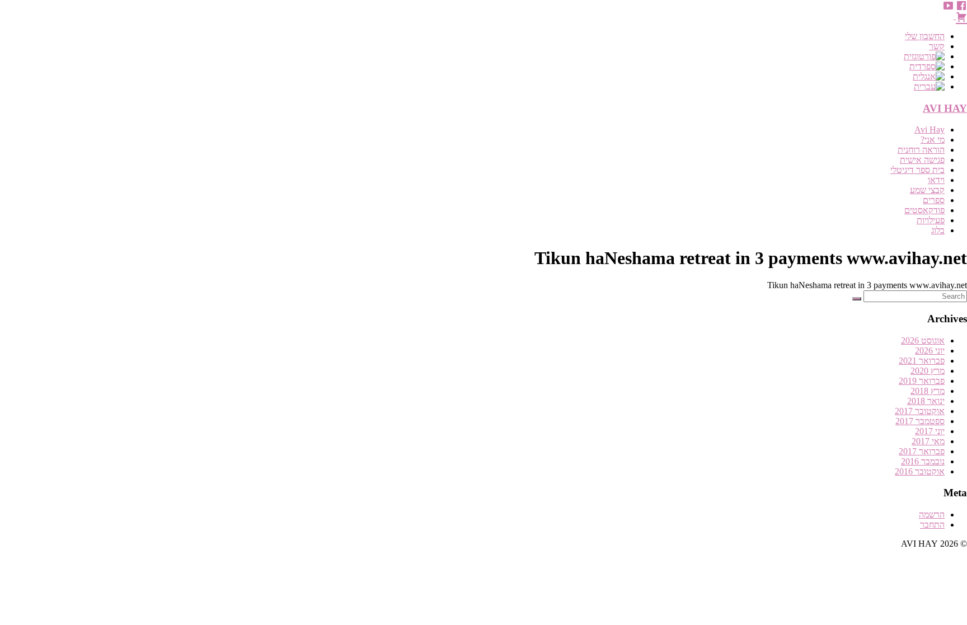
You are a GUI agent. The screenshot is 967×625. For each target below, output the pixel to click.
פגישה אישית (922, 160)
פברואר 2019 (922, 381)
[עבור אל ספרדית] (472, 67)
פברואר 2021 (922, 360)
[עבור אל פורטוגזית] (472, 56)
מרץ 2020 (927, 370)
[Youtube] (948, 5)
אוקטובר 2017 (920, 411)
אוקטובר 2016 (920, 471)
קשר (937, 46)
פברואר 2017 (922, 451)
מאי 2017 (928, 441)
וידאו (936, 180)
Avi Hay (929, 129)
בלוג (938, 230)
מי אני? (933, 139)
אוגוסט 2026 (923, 340)
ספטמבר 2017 (920, 421)
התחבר (932, 524)
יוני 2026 (930, 350)
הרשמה (932, 514)
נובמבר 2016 (923, 461)
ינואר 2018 (926, 401)
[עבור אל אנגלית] (472, 77)
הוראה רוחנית (921, 149)
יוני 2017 (930, 431)
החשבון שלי (925, 36)
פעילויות (931, 220)
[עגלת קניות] (960, 16)
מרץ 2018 (927, 391)
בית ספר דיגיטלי (917, 170)
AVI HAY (945, 108)
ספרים (934, 200)
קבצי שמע (927, 190)
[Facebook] (961, 5)
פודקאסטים (924, 210)
